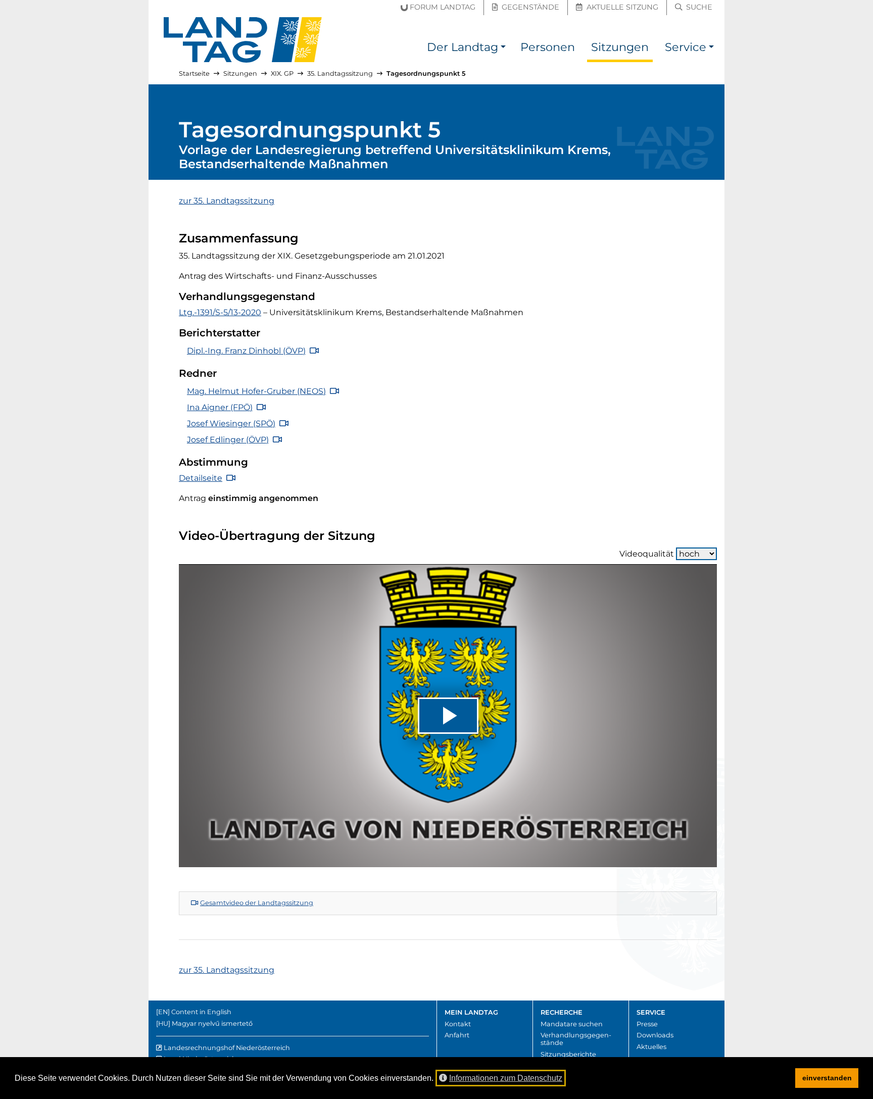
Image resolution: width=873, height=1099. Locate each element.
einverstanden (827, 1078)
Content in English (201, 1012)
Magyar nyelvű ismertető (212, 1023)
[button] (503, 49)
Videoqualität (646, 554)
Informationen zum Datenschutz (505, 1078)
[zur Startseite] (243, 40)
